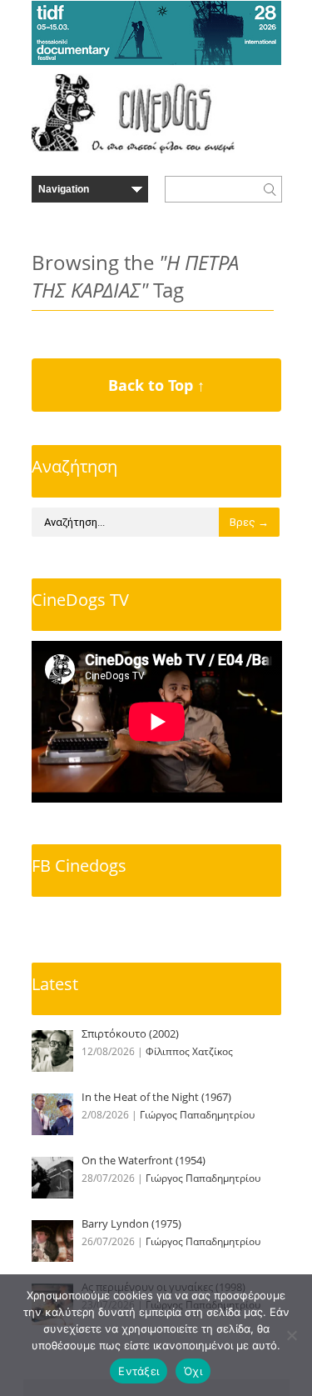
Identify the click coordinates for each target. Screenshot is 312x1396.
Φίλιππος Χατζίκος (189, 1051)
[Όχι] (291, 1335)
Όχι (193, 1371)
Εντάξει (138, 1371)
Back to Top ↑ (156, 385)
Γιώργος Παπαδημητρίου (197, 1115)
